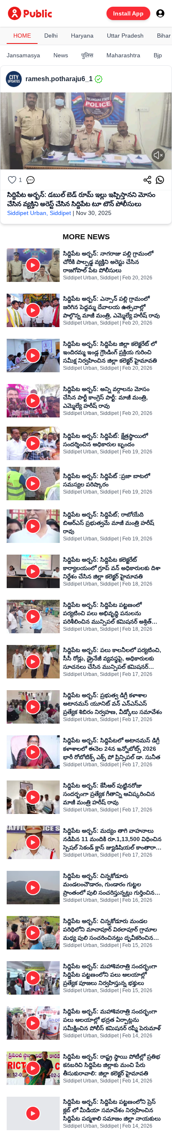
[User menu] (160, 13)
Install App (128, 13)
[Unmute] (158, 155)
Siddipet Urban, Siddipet (39, 213)
